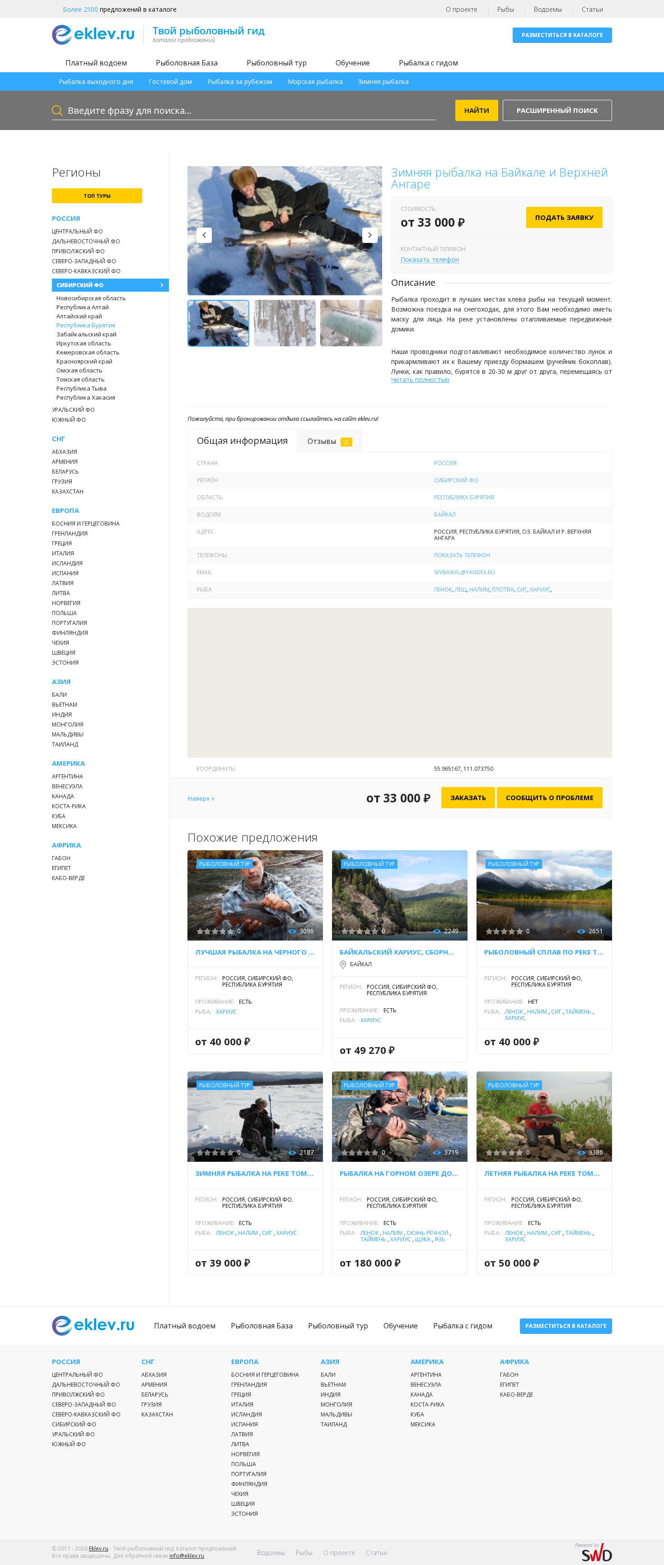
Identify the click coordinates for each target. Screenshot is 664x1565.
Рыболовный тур (277, 63)
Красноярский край (84, 361)
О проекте (461, 9)
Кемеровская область (88, 352)
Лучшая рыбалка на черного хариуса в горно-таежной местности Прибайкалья (255, 952)
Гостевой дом (170, 81)
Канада (63, 796)
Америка (68, 763)
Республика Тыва (81, 388)
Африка (66, 845)
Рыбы (505, 9)
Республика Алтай (82, 307)
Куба (58, 816)
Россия (66, 218)
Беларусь (65, 471)
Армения (65, 462)
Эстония (65, 662)
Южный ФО (69, 420)
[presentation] (204, 235)
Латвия (63, 583)
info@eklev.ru (186, 1556)
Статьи (592, 9)
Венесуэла (67, 786)
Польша (64, 613)
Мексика (64, 826)
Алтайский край (79, 316)
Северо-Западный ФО (84, 261)
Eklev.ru (98, 1548)
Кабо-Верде (68, 878)
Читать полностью (420, 379)
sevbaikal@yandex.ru (464, 572)
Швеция (63, 653)
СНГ (58, 438)
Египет (61, 868)
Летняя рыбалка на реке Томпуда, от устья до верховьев (544, 1173)
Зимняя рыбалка (383, 81)
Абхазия (64, 452)
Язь (440, 1239)
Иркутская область (83, 343)
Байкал (445, 514)
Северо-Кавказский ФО (86, 271)
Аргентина (67, 776)
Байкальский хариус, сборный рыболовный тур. (400, 952)
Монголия (68, 724)
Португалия (69, 623)
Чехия (60, 643)
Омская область (79, 370)
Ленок (443, 589)
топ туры (97, 195)
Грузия (62, 481)
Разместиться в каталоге (562, 35)
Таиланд (65, 744)
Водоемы (548, 9)
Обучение (353, 63)
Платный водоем (96, 63)
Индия (62, 714)
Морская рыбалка (315, 81)
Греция (62, 543)
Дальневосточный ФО (86, 241)
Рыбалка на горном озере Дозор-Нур (400, 1173)
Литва (61, 593)
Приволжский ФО (78, 251)
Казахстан (68, 491)
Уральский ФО (73, 410)
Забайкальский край (86, 334)
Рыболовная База (187, 63)
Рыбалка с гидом (428, 63)
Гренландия (70, 533)
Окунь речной (428, 1233)
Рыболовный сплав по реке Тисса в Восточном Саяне (544, 952)
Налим (479, 589)
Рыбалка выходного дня (96, 81)
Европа (65, 510)
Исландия (67, 563)
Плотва (503, 589)
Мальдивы (68, 734)
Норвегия (66, 603)
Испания (65, 573)
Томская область (80, 379)
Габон (61, 858)
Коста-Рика (69, 806)
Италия (63, 553)
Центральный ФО (77, 231)
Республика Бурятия (85, 325)
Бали (59, 695)
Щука (422, 1239)
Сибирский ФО (79, 285)
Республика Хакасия (85, 397)
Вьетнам (64, 704)
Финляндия (70, 633)
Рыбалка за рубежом (239, 81)
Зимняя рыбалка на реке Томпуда (255, 1173)
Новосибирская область (91, 298)
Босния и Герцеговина (86, 523)
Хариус (540, 589)
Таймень (578, 1011)
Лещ (461, 589)
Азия (61, 681)
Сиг (522, 589)
